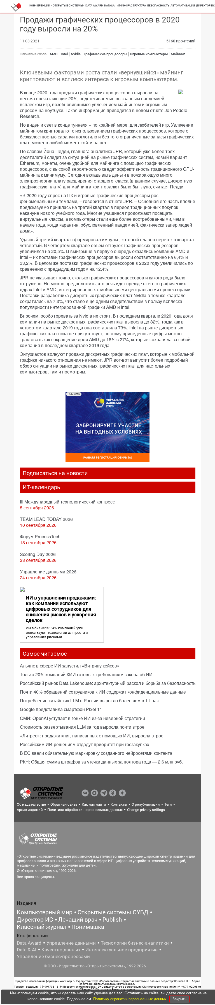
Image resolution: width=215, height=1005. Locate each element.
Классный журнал (41, 927)
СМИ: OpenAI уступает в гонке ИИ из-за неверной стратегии (82, 718)
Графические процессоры (105, 54)
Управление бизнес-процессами (53, 956)
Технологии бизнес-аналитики (135, 943)
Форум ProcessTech (40, 536)
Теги (168, 804)
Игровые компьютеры (149, 54)
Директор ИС (35, 919)
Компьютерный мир (45, 912)
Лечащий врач (77, 919)
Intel (64, 54)
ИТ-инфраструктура (131, 5)
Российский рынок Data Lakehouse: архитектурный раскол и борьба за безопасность (107, 683)
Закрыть (179, 999)
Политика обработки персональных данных (85, 810)
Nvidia (76, 54)
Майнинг (178, 54)
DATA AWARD (94, 5)
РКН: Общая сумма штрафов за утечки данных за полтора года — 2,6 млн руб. (101, 761)
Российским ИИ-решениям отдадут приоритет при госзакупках (84, 744)
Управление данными (71, 943)
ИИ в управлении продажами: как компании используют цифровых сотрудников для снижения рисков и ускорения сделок (61, 609)
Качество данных (60, 949)
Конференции (39, 5)
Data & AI (26, 949)
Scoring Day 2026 (38, 554)
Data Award (29, 943)
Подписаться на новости (55, 473)
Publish (112, 919)
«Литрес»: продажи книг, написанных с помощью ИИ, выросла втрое (91, 735)
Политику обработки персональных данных (130, 999)
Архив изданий (30, 810)
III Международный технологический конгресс (67, 501)
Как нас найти (94, 804)
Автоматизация (182, 5)
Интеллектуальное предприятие (121, 949)
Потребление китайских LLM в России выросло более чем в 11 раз (89, 700)
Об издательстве (31, 804)
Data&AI (110, 5)
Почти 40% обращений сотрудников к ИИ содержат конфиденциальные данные (103, 692)
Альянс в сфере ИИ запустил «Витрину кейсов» (70, 665)
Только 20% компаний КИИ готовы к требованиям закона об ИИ (86, 674)
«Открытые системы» (67, 5)
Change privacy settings (146, 810)
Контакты (119, 804)
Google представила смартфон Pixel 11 (61, 709)
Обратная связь (63, 804)
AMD (54, 54)
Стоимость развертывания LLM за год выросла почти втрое (82, 727)
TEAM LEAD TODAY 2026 (46, 519)
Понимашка (87, 927)
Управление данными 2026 (48, 571)
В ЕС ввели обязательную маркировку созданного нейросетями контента (96, 753)
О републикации (146, 804)
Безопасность (158, 5)
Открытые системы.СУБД (113, 912)
